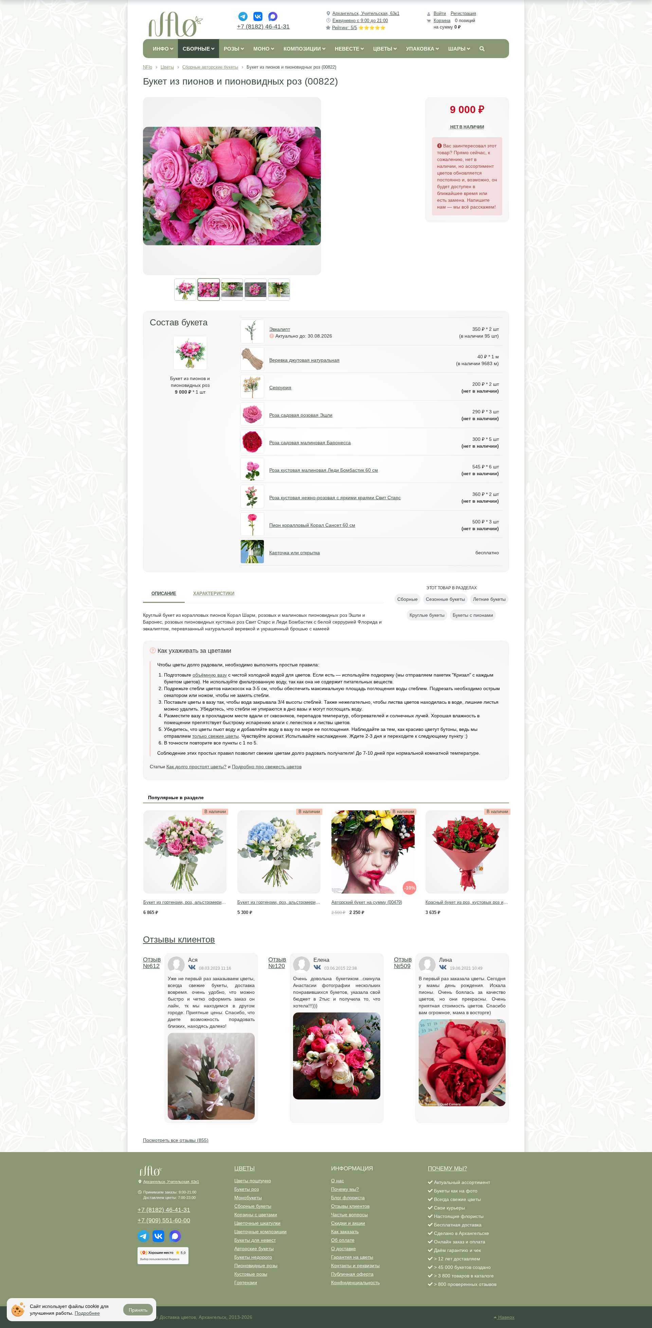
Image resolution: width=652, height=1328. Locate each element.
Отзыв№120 (277, 963)
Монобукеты (248, 1197)
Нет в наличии (467, 127)
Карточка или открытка (294, 552)
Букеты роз (246, 1189)
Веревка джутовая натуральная (304, 360)
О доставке (343, 1248)
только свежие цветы (215, 736)
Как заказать (345, 1231)
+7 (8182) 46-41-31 (263, 26)
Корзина (442, 20)
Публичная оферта (352, 1274)
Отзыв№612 (152, 963)
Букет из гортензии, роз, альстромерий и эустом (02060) (201, 902)
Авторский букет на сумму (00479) (366, 902)
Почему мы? (345, 1189)
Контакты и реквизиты (355, 1265)
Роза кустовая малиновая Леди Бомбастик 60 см (323, 470)
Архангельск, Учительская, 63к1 (365, 13)
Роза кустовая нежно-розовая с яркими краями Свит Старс (335, 497)
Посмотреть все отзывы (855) (176, 1140)
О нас (337, 1180)
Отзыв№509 (403, 963)
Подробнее (87, 1312)
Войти (440, 13)
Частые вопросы (349, 1214)
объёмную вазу (210, 675)
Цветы (244, 1168)
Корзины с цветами (255, 1214)
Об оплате (343, 1240)
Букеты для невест (255, 1240)
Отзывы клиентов (179, 939)
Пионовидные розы (255, 1265)
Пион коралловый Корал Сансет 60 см (312, 525)
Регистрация (463, 13)
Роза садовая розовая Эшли (300, 415)
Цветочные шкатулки (257, 1223)
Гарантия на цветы (352, 1257)
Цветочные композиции (260, 1231)
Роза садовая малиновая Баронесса (310, 442)
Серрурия (280, 387)
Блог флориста (348, 1197)
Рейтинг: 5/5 (358, 27)
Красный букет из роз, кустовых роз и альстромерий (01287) (487, 902)
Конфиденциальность (355, 1282)
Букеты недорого (253, 1257)
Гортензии (245, 1282)
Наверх (505, 1317)
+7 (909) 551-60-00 (164, 1220)
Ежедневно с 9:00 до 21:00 (360, 20)
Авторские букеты (254, 1248)
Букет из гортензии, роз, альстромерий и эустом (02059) (295, 902)
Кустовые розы (250, 1274)
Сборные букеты (252, 1206)
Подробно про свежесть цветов (267, 766)
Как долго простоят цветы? (196, 766)
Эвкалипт (279, 329)
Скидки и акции (348, 1223)
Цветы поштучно (252, 1180)
